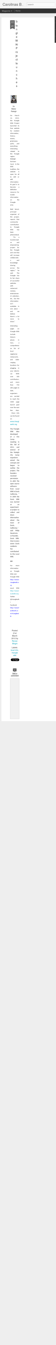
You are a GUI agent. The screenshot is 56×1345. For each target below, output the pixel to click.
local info (14, 650)
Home (17, 10)
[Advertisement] (34, 61)
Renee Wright (14, 642)
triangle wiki (15, 654)
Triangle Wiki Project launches (16, 54)
